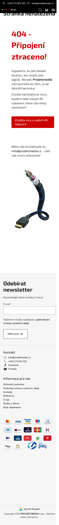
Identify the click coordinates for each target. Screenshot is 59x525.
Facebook (13, 365)
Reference (8, 395)
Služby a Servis (11, 403)
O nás (6, 399)
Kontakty (7, 392)
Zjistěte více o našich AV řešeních (31, 122)
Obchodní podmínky (13, 384)
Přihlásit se (15, 334)
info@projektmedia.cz (43, 3)
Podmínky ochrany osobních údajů (21, 388)
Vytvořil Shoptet (32, 509)
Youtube (12, 369)
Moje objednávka (12, 407)
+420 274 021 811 (16, 3)
